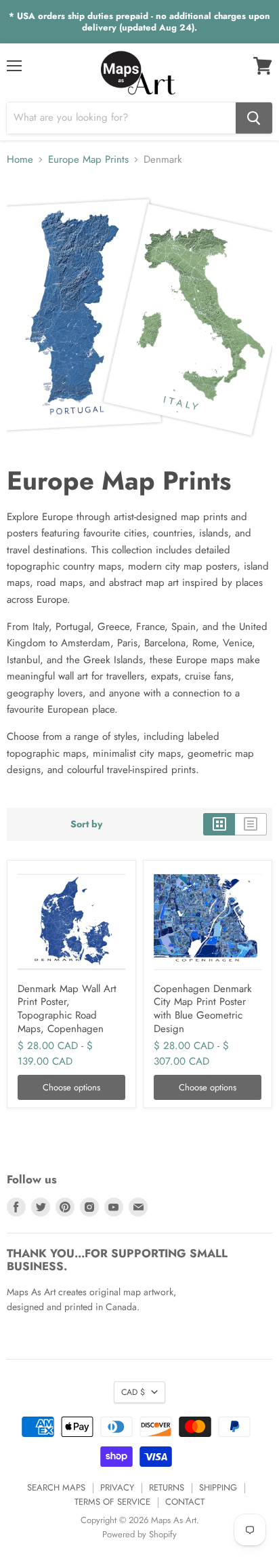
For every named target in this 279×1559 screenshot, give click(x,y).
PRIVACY (117, 1487)
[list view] (251, 824)
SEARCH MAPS (56, 1487)
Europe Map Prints (88, 159)
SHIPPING (218, 1487)
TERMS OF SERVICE (112, 1501)
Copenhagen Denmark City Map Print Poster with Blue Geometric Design (203, 1008)
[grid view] (219, 824)
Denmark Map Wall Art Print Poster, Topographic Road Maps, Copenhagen (67, 1008)
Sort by (86, 823)
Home (20, 159)
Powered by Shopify (139, 1534)
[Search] (254, 118)
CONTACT (185, 1501)
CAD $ (133, 1392)
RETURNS (166, 1487)
